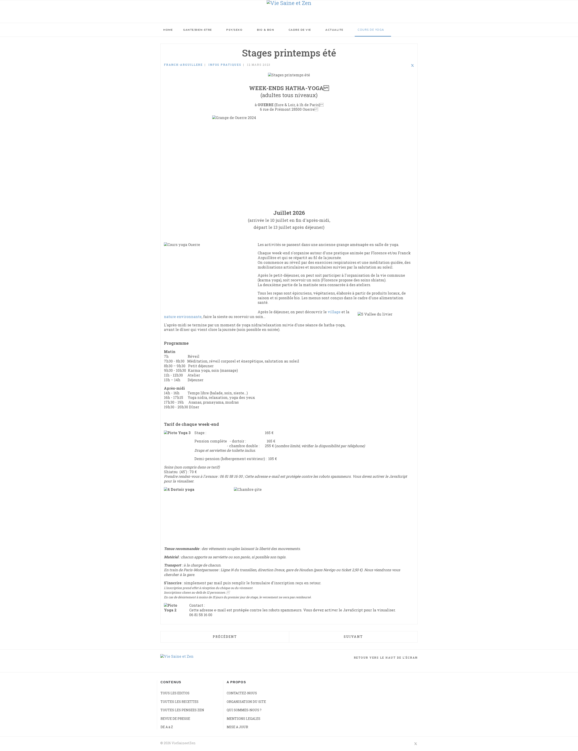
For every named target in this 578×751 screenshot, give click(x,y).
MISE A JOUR (237, 727)
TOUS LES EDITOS (175, 693)
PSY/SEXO (234, 30)
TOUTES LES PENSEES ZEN (182, 710)
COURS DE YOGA (371, 30)
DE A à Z (167, 727)
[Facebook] (400, 65)
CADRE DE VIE (300, 30)
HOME (168, 30)
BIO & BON (265, 30)
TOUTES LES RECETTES (179, 702)
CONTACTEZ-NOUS (242, 693)
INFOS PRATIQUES (224, 64)
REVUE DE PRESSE (175, 718)
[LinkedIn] (406, 65)
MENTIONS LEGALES (243, 718)
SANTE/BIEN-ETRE (197, 30)
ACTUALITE (334, 30)
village (334, 311)
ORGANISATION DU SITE (246, 702)
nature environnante (183, 316)
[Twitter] (412, 65)
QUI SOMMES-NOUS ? (244, 710)
